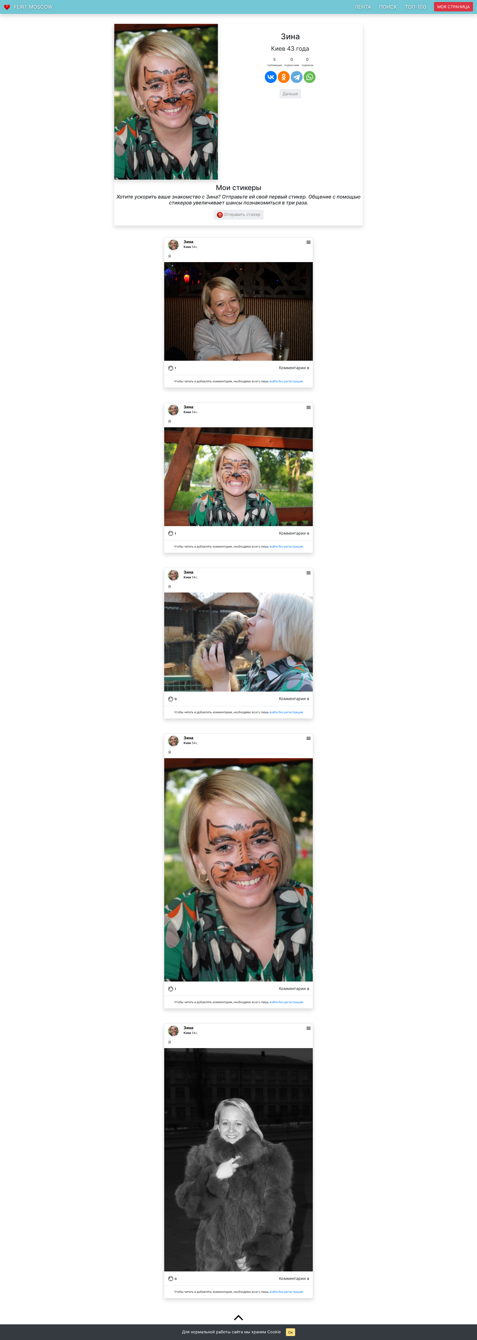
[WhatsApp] (310, 77)
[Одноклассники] (284, 77)
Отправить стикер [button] (241, 214)
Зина (188, 241)
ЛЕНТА (363, 7)
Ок (290, 1332)
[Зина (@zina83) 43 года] (166, 101)
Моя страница (453, 6)
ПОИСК (388, 7)
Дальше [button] (290, 93)
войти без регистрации (286, 381)
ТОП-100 (415, 7)
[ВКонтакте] (271, 77)
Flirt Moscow (33, 7)
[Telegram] (297, 77)
